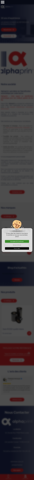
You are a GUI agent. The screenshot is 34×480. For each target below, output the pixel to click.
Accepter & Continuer (17, 241)
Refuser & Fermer (17, 245)
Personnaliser (17, 248)
